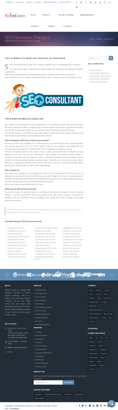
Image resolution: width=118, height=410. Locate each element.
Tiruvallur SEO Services (72, 237)
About (91, 290)
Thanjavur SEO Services (72, 231)
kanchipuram (93, 353)
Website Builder (40, 366)
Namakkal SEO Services (17, 242)
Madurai (102, 365)
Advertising (39, 356)
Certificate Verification (42, 324)
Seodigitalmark (79, 394)
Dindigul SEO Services (43, 251)
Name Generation (41, 335)
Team (91, 294)
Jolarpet (91, 361)
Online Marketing (50, 2)
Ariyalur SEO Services (71, 248)
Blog (99, 298)
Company (67, 26)
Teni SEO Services (14, 251)
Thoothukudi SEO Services (73, 239)
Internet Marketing (41, 363)
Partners (98, 290)
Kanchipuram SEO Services (45, 242)
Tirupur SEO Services (71, 251)
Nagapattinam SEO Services (46, 248)
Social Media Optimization (99, 79)
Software (34, 26)
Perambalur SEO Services (45, 254)
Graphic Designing (95, 314)
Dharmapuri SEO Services (45, 239)
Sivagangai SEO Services (72, 228)
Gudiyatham (93, 350)
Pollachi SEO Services (71, 257)
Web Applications (41, 293)
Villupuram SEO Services (72, 245)
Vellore (101, 346)
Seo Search (38, 394)
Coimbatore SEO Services (45, 237)
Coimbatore (103, 350)
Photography (39, 360)
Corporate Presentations (43, 353)
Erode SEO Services (15, 234)
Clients (106, 294)
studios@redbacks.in (20, 347)
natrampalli (92, 365)
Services (46, 15)
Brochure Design (41, 346)
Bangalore (92, 346)
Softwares (20, 2)
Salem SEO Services (15, 248)
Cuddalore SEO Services (17, 231)
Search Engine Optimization (100, 76)
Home (33, 15)
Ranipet (99, 361)
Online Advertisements (98, 82)
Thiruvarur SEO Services (17, 254)
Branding (38, 342)
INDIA (91, 338)
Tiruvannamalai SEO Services (46, 228)
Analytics (9, 2)
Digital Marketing (87, 15)
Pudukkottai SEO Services (17, 245)
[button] (111, 403)
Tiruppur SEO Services (71, 234)
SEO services (109, 39)
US (96, 338)
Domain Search (40, 297)
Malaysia (92, 342)
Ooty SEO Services (70, 254)
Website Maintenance (42, 314)
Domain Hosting (40, 300)
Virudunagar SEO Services (45, 234)
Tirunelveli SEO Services (17, 257)
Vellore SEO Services (43, 231)
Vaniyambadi (93, 357)
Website (29, 2)
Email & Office (65, 2)
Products (92, 298)
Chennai (100, 342)
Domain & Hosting (66, 15)
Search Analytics (95, 70)
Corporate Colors (41, 349)
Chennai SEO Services (16, 228)
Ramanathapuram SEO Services (43, 258)
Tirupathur (103, 353)
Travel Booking (94, 318)
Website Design (40, 290)
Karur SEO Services (42, 245)
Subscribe (68, 382)
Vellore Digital (39, 398)
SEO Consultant (40, 311)
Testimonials (107, 298)
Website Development (96, 310)
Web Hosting (39, 304)
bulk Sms (38, 321)
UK (101, 338)
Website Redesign (41, 318)
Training (50, 26)
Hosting (38, 2)
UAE (106, 338)
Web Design (93, 306)
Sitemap (91, 322)
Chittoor (91, 369)
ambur (102, 357)
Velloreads (68, 394)
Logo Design (39, 339)
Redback (15, 408)
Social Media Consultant (43, 307)
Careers (106, 290)
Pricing (104, 318)
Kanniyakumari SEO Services (19, 237)
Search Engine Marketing (99, 73)
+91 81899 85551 (13, 341)
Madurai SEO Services (16, 239)
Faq (110, 318)
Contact (98, 294)
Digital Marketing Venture (53, 394)
